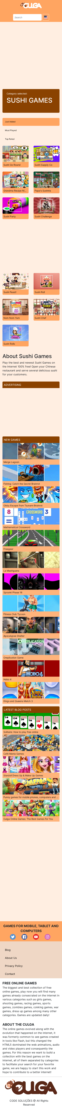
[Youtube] (36, 937)
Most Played (11, 130)
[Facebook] (24, 937)
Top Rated (9, 139)
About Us (11, 957)
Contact (10, 974)
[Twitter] (13, 937)
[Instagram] (47, 937)
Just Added (10, 121)
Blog (8, 949)
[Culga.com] (31, 5)
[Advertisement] (31, 54)
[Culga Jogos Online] (31, 1086)
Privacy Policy (14, 965)
